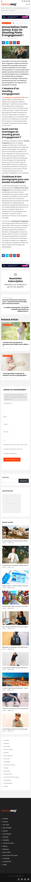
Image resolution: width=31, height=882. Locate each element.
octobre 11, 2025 (8, 377)
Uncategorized (8, 783)
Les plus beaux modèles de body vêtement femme (16, 667)
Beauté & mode (8, 749)
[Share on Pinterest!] (18, 42)
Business (6, 752)
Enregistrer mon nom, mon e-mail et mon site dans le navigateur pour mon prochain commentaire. (15, 449)
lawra (4, 38)
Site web (5, 432)
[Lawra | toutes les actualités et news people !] (8, 4)
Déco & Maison (8, 755)
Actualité (6, 740)
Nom (5, 417)
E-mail (5, 424)
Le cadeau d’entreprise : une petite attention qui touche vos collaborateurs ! (16, 309)
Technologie (7, 780)
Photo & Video (8, 8)
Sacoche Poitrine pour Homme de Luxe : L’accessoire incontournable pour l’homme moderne (14, 301)
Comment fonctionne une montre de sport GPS (15, 708)
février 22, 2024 (13, 38)
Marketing (7, 771)
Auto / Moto (7, 746)
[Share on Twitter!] (7, 42)
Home (2, 8)
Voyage (6, 786)
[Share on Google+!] (10, 42)
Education (7, 758)
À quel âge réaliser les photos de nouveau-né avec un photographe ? (15, 374)
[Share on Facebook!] (3, 42)
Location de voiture (9, 765)
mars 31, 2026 (7, 348)
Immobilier (7, 762)
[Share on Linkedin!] (14, 42)
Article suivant (24, 305)
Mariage (6, 768)
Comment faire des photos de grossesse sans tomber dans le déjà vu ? (16, 344)
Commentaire (7, 403)
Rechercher (5, 477)
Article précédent (7, 297)
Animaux (6, 743)
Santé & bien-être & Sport (11, 777)
